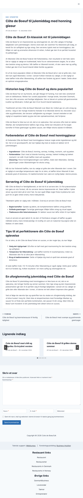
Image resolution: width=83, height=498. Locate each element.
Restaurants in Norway (41, 471)
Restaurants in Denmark (41, 466)
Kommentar (7, 380)
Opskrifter (14, 17)
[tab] (37, 357)
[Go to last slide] (5, 347)
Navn (6, 411)
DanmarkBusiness (41, 481)
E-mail (33, 411)
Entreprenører (41, 494)
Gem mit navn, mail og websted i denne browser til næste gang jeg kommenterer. (34, 417)
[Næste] (77, 347)
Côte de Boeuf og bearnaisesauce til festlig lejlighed (20, 317)
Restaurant (41, 457)
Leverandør (41, 485)
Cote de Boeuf (12, 30)
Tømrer (41, 489)
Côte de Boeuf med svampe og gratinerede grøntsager (63, 317)
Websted (60, 411)
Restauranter (41, 462)
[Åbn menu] (79, 4)
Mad (7, 17)
